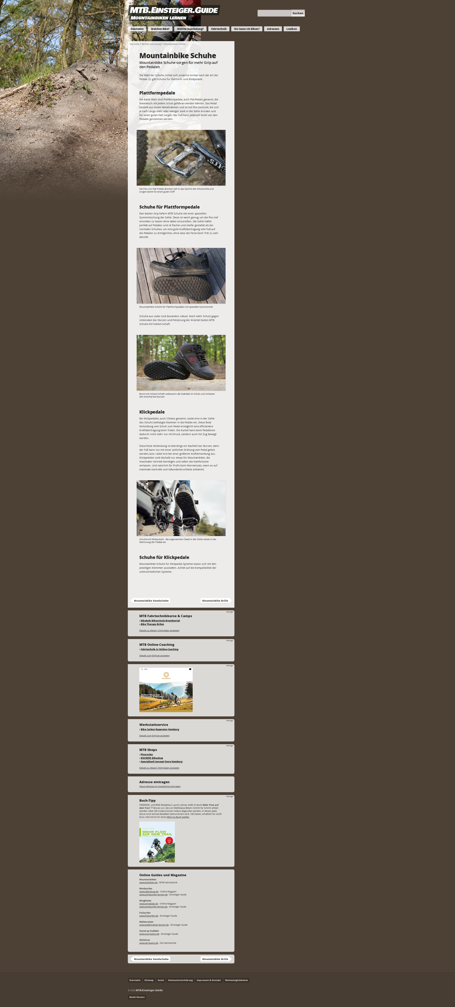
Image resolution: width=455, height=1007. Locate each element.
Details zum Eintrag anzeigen (154, 655)
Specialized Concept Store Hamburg (162, 761)
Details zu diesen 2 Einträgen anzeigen (159, 630)
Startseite (137, 29)
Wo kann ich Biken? (246, 29)
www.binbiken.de (148, 882)
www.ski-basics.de (148, 943)
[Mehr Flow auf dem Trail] (157, 861)
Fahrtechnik (219, 29)
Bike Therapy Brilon (152, 624)
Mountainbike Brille (215, 600)
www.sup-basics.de (149, 933)
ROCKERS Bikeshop (152, 758)
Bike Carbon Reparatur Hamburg (160, 729)
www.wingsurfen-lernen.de (153, 906)
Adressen (273, 29)
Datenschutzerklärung (180, 980)
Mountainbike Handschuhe (151, 600)
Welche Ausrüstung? (190, 29)
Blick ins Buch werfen (178, 817)
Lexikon (292, 29)
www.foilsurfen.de (148, 915)
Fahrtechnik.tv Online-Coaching (159, 649)
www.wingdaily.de (148, 903)
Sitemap (149, 980)
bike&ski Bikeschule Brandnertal (160, 620)
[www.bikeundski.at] (166, 710)
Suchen (298, 13)
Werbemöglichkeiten (236, 980)
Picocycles (147, 754)
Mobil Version (137, 997)
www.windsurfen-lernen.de (153, 894)
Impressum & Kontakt (209, 980)
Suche (161, 980)
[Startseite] (174, 19)
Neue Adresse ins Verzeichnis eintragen (160, 786)
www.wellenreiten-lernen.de (154, 924)
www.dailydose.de (148, 891)
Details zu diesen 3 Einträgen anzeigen (159, 767)
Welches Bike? (160, 29)
